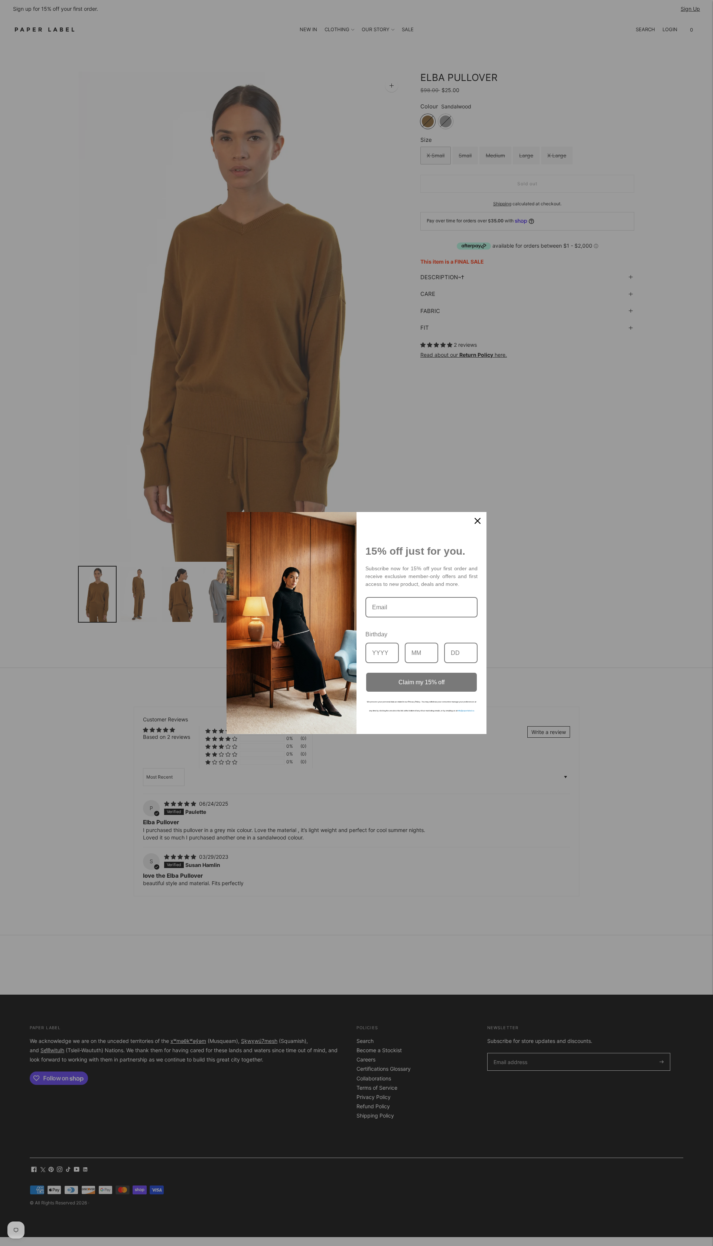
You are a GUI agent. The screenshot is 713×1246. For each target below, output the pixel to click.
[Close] (477, 521)
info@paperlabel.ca (466, 711)
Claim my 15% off (421, 682)
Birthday (376, 634)
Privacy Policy (414, 702)
